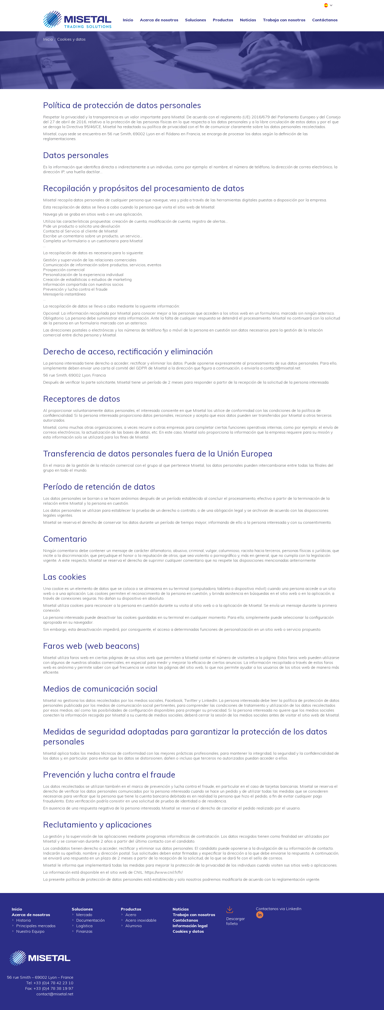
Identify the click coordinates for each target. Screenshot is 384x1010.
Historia (23, 920)
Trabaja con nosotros (194, 914)
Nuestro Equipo (30, 931)
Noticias (181, 909)
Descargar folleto (235, 921)
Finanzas (84, 931)
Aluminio (133, 925)
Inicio (48, 39)
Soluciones (82, 909)
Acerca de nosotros (31, 914)
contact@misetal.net (54, 993)
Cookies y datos (188, 931)
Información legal (190, 925)
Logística (84, 925)
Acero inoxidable (140, 920)
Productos (131, 909)
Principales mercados (36, 925)
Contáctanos (185, 920)
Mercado (84, 914)
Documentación (90, 920)
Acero (130, 914)
